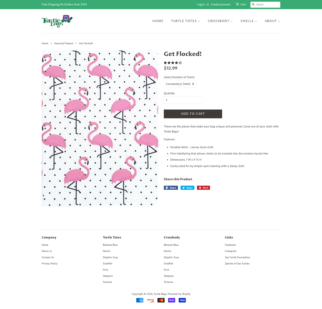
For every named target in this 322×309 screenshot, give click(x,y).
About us (47, 251)
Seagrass (108, 275)
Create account (221, 4)
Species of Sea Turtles (237, 263)
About (271, 21)
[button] (173, 63)
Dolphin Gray (110, 257)
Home (157, 21)
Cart (243, 4)
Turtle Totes (184, 21)
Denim (106, 251)
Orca (105, 269)
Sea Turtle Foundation (237, 257)
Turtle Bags (160, 294)
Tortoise (107, 282)
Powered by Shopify (179, 294)
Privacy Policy (50, 263)
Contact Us (48, 257)
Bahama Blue (110, 244)
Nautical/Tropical (63, 43)
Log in (201, 4)
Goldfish (107, 263)
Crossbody (219, 21)
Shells (248, 21)
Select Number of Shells (179, 77)
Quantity (169, 93)
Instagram (230, 251)
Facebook (230, 244)
